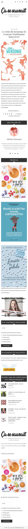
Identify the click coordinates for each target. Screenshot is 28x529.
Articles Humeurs (6, 341)
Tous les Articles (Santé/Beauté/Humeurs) (12, 335)
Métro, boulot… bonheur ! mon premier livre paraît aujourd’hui (17, 419)
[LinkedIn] (17, 153)
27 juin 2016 (11, 423)
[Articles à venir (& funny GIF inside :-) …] (3, 394)
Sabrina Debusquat (14, 115)
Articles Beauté (6, 339)
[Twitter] (15, 1)
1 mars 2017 (11, 388)
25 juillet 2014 (11, 413)
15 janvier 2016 (14, 29)
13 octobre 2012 (11, 396)
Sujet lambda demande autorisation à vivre (15, 401)
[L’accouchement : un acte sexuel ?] (3, 385)
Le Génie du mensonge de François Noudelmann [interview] (14, 34)
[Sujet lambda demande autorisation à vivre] (3, 402)
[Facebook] (17, 1)
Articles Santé (5, 337)
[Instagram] (22, 1)
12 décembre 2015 (12, 404)
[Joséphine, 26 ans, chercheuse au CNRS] (3, 410)
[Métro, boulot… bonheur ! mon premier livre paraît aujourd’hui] (3, 419)
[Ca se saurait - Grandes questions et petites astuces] (14, 12)
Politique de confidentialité (7, 453)
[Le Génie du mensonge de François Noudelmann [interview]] (14, 60)
